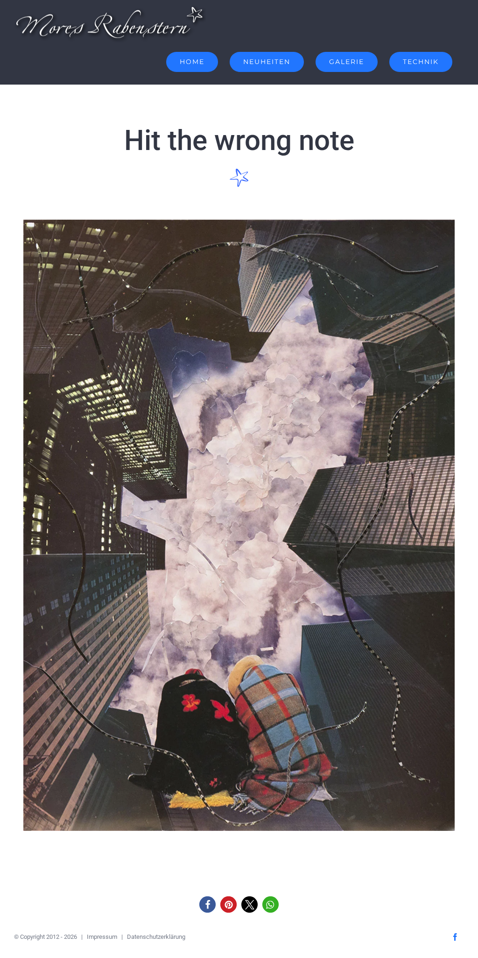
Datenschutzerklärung (156, 936)
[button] (207, 904)
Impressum (102, 936)
